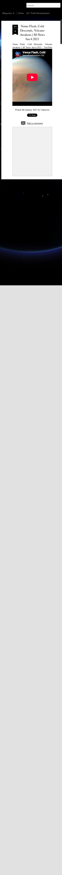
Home (21, 13)
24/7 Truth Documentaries (38, 13)
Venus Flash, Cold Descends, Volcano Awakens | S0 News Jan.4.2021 (32, 32)
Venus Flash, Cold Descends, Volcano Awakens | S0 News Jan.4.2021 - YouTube (32, 46)
